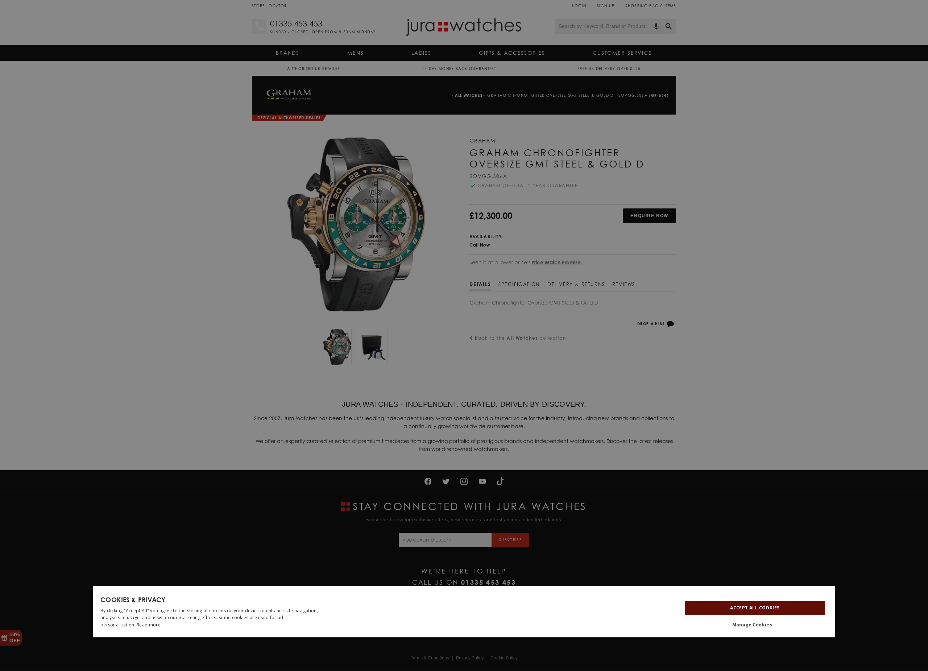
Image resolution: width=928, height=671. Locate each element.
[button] (755, 625)
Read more (149, 625)
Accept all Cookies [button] (754, 608)
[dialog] (464, 611)
